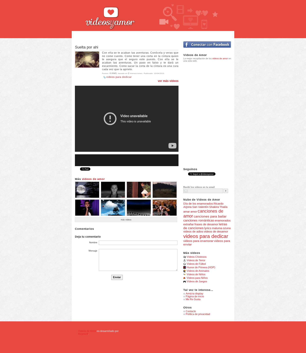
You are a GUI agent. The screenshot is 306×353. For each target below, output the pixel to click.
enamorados (223, 220)
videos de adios (193, 231)
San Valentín (200, 207)
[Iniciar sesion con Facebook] (207, 44)
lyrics (207, 228)
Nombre (93, 242)
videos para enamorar (198, 241)
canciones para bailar (210, 216)
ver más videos (168, 81)
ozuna (227, 228)
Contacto (191, 311)
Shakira (214, 207)
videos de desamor (216, 231)
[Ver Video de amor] (87, 196)
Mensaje (93, 250)
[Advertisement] (153, 35)
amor (193, 211)
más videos (126, 219)
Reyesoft (83, 334)
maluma (217, 228)
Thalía (223, 207)
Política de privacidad (198, 314)
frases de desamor (206, 224)
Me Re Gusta (193, 299)
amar (186, 211)
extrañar (188, 224)
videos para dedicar (119, 77)
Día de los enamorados (198, 203)
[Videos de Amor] (119, 15)
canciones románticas (198, 220)
